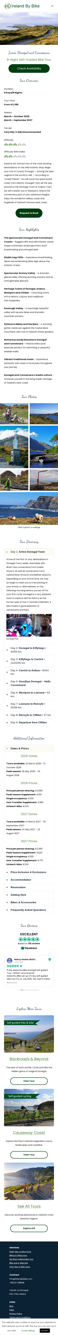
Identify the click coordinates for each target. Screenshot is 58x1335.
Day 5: (31, 683)
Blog (11, 1306)
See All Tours (29, 1206)
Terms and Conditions (19, 1317)
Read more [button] (12, 983)
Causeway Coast (29, 1132)
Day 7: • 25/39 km (28, 705)
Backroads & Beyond (29, 1059)
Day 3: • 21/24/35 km (28, 661)
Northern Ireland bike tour (21, 1259)
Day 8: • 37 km (31, 715)
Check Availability (29, 68)
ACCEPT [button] (44, 1330)
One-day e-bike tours (19, 1266)
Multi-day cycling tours (20, 1251)
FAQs (11, 1310)
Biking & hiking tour (18, 1255)
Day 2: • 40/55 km (28, 650)
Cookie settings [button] (28, 1330)
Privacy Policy (15, 1313)
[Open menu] (52, 6)
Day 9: (29, 722)
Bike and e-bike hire (18, 1263)
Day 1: (28, 551)
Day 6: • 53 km (30, 694)
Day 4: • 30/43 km (30, 672)
